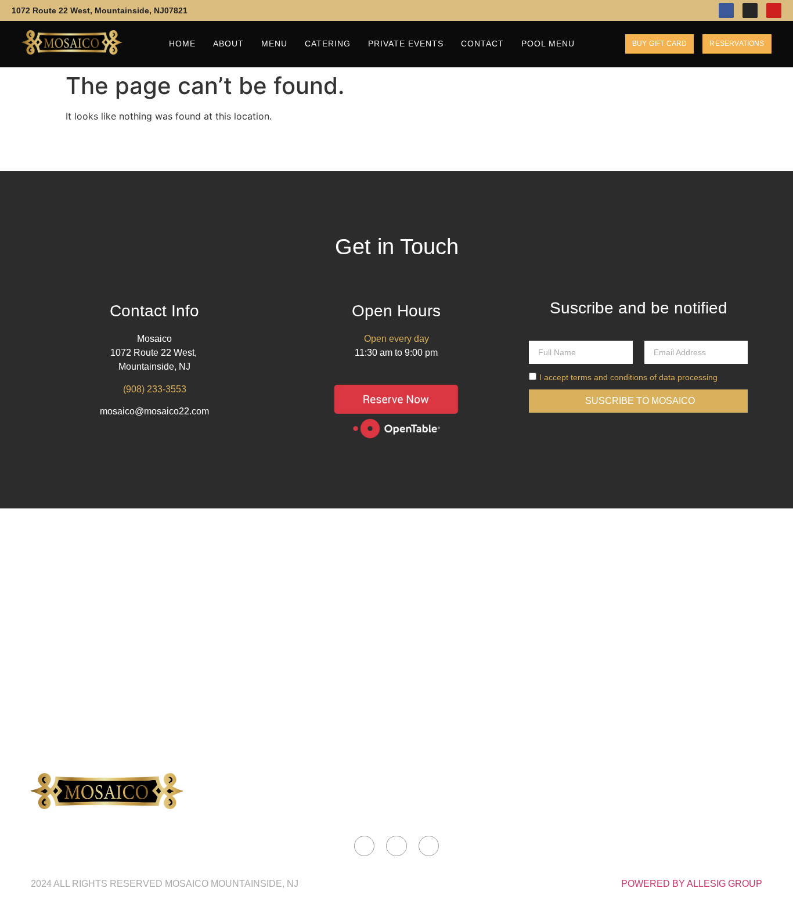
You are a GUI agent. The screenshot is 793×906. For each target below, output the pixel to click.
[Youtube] (773, 10)
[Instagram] (750, 10)
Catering (328, 43)
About (228, 43)
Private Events (406, 43)
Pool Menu (548, 43)
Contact (482, 43)
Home (182, 43)
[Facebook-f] (726, 10)
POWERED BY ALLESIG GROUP (691, 884)
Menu (274, 43)
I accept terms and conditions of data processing (628, 377)
